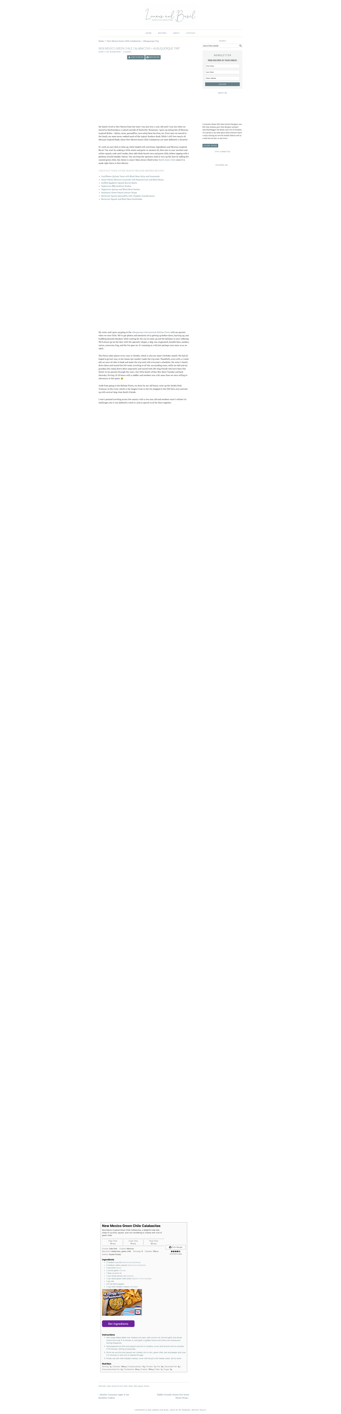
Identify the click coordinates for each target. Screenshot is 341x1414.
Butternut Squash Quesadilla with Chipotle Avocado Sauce (128, 196)
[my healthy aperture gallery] (222, 269)
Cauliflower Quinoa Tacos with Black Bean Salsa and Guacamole (130, 176)
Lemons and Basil (170, 13)
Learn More (210, 145)
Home (101, 41)
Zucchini (146, 1386)
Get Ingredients (118, 1323)
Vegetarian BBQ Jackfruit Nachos (116, 186)
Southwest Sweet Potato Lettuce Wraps (119, 192)
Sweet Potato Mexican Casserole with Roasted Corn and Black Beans (132, 179)
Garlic (126, 1386)
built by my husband (180, 1410)
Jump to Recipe (136, 57)
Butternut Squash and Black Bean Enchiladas (121, 199)
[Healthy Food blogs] (222, 302)
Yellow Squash (138, 1386)
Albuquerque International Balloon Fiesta (151, 332)
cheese (109, 1386)
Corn (121, 1386)
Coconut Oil (115, 1386)
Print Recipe (154, 57)
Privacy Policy (199, 1410)
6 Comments (127, 52)
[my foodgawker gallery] (222, 246)
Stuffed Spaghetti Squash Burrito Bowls (119, 182)
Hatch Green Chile (167, 159)
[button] (172, 1251)
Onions (130, 1386)
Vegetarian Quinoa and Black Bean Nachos (120, 189)
